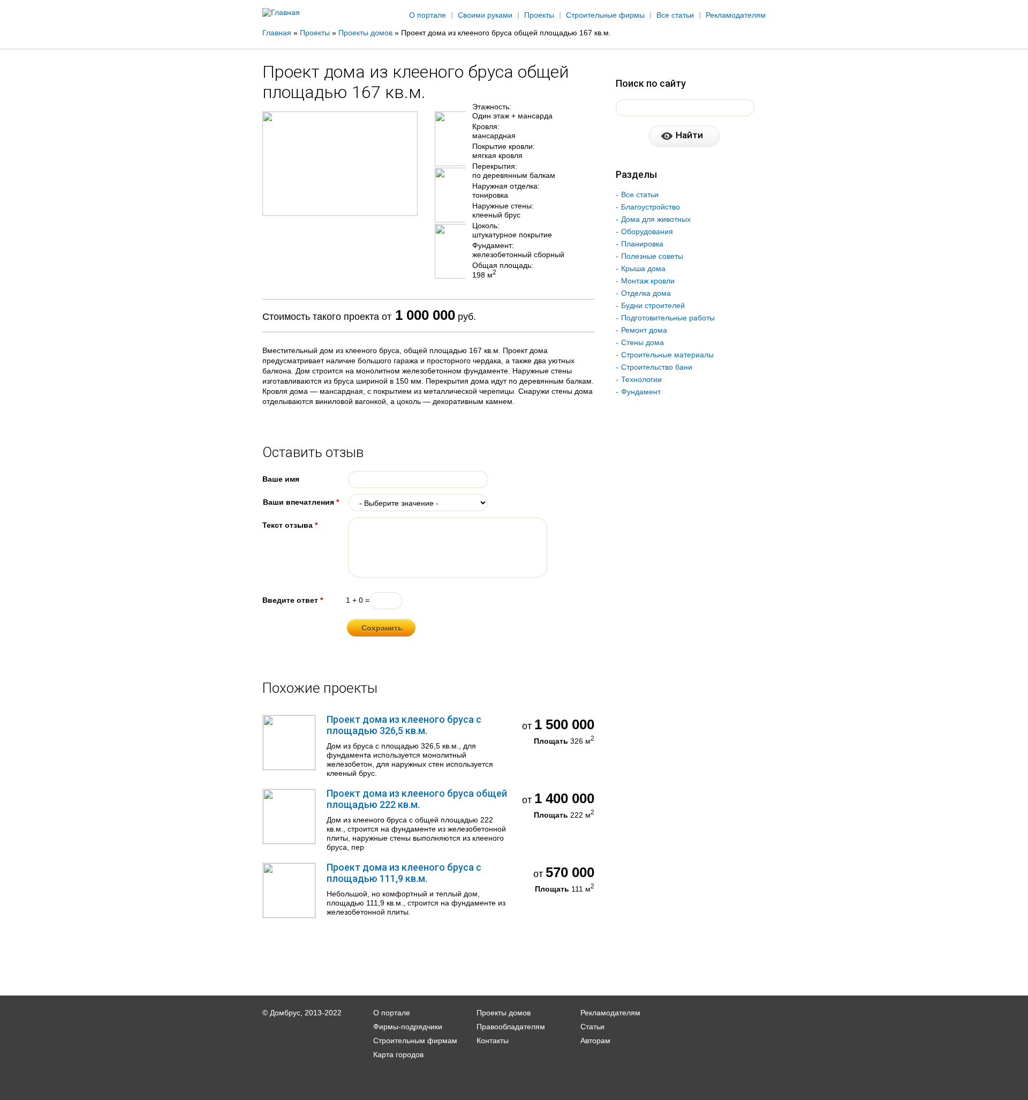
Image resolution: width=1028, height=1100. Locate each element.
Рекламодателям (736, 15)
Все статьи (675, 15)
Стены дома (642, 342)
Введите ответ (292, 600)
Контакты (493, 1040)
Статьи (592, 1026)
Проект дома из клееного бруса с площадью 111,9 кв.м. (404, 873)
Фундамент (641, 391)
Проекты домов (504, 1012)
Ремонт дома (644, 330)
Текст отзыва (290, 525)
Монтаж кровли (648, 280)
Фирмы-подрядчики (407, 1026)
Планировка (642, 244)
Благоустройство (650, 207)
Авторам (595, 1040)
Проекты (539, 15)
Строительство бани (656, 367)
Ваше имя (280, 479)
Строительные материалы (667, 354)
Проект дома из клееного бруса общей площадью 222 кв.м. (417, 799)
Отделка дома (646, 293)
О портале (427, 15)
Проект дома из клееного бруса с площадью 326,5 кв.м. (404, 725)
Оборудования (647, 231)
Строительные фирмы (605, 15)
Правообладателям (511, 1026)
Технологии (641, 379)
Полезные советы (652, 256)
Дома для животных (656, 219)
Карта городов (398, 1054)
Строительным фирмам (415, 1040)
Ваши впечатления (301, 502)
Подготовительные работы (668, 317)
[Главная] (281, 12)
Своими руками (485, 15)
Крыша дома (643, 268)
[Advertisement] (951, 175)
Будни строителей (653, 305)
